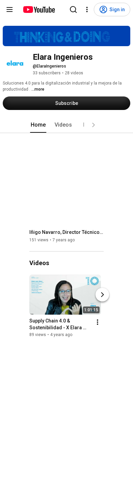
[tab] (38, 125)
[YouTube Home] (39, 9)
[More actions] (97, 322)
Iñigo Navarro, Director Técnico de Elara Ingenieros (66, 232)
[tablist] (66, 125)
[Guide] (9, 9)
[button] (93, 125)
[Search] (73, 9)
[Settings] (87, 9)
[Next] (102, 294)
